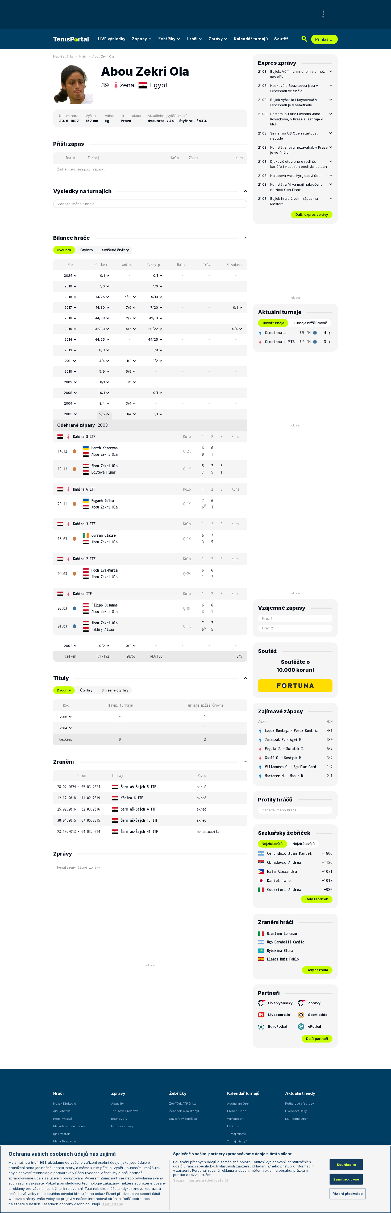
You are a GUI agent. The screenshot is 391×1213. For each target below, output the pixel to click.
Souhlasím (346, 1164)
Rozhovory (119, 1119)
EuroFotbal (277, 1026)
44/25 (100, 339)
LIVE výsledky (112, 38)
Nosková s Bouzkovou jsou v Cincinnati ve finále (294, 88)
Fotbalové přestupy (299, 1103)
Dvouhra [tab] (64, 250)
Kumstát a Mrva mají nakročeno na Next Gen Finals (296, 187)
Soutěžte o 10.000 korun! (295, 666)
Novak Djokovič (64, 1103)
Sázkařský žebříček (183, 1119)
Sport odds (317, 1014)
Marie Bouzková (65, 1141)
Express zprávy (122, 1126)
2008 (68, 392)
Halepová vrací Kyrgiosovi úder (296, 175)
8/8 (102, 350)
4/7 (128, 329)
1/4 (129, 414)
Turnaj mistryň (237, 1141)
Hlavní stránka (63, 56)
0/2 (102, 646)
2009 (68, 382)
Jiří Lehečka (61, 1111)
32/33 (100, 329)
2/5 (102, 414)
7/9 (128, 307)
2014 (68, 339)
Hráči (192, 38)
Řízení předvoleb (347, 1193)
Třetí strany (112, 1204)
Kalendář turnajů (251, 38)
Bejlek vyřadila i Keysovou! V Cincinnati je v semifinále (293, 102)
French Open (236, 1111)
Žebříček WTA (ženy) (184, 1111)
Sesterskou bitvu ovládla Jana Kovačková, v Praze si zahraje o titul (296, 119)
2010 (68, 371)
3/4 (102, 403)
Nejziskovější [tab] (272, 843)
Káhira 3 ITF (84, 524)
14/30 (100, 307)
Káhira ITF (82, 593)
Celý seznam (317, 970)
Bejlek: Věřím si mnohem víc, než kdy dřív (297, 74)
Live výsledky (280, 1003)
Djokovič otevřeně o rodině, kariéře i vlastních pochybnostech (298, 164)
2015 (68, 329)
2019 (68, 286)
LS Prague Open (297, 1119)
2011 (68, 361)
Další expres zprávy (312, 214)
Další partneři (317, 1038)
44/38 (100, 318)
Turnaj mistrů (236, 1134)
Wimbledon (235, 1119)
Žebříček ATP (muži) (183, 1103)
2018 (68, 297)
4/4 (102, 361)
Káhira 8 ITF (84, 436)
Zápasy (139, 38)
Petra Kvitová (62, 1119)
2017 (68, 307)
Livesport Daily (296, 1111)
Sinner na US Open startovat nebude (294, 136)
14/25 (100, 297)
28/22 (153, 329)
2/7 (128, 318)
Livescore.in (279, 1014)
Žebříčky (167, 38)
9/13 (154, 297)
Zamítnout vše (346, 1179)
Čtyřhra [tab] (86, 250)
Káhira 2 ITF (84, 558)
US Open (233, 1126)
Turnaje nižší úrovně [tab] (310, 323)
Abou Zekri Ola (103, 56)
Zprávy (216, 38)
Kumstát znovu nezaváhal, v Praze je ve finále (299, 150)
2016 (68, 318)
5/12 (127, 297)
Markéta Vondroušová (69, 1126)
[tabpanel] (150, 460)
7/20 (154, 307)
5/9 (102, 371)
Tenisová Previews (125, 1111)
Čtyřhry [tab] (86, 690)
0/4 (235, 329)
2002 (68, 646)
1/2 (129, 361)
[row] (150, 275)
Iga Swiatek (61, 1134)
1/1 (156, 414)
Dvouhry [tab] (64, 690)
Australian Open (239, 1103)
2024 (68, 275)
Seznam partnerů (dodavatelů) (200, 1180)
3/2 (155, 361)
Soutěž (281, 38)
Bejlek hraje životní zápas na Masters (294, 201)
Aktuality (117, 1103)
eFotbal (314, 1026)
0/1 (102, 275)
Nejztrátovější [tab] (304, 843)
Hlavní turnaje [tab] (273, 323)
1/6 (102, 286)
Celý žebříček (316, 899)
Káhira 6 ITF (84, 489)
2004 (68, 403)
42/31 (153, 318)
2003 (68, 414)
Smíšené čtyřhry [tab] (115, 250)
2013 (68, 350)
